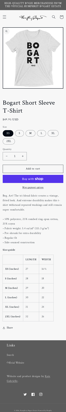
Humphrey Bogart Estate (28, 410)
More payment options (33, 187)
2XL (8, 141)
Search (10, 355)
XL (53, 133)
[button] (4, 17)
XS (8, 133)
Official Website (15, 362)
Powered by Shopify (45, 410)
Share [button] (10, 327)
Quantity (7, 149)
